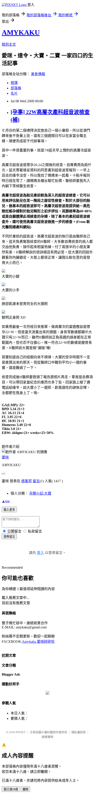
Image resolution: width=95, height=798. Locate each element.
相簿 (14, 83)
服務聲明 (47, 736)
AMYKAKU (21, 32)
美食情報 (38, 74)
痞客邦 (26, 481)
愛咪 (5, 457)
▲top (6, 501)
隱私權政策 (78, 732)
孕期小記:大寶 (40, 493)
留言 (36, 481)
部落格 (16, 88)
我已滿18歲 (11, 789)
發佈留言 (9, 536)
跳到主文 (9, 44)
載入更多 (9, 509)
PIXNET (21, 732)
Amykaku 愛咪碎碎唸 (38, 641)
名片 (14, 93)
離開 (25, 789)
